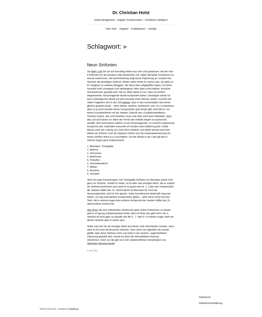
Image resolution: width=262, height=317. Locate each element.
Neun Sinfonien (102, 64)
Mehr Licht (96, 71)
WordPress (74, 309)
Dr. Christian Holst (131, 12)
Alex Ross (92, 210)
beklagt (126, 102)
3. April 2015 (92, 250)
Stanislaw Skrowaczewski (101, 243)
